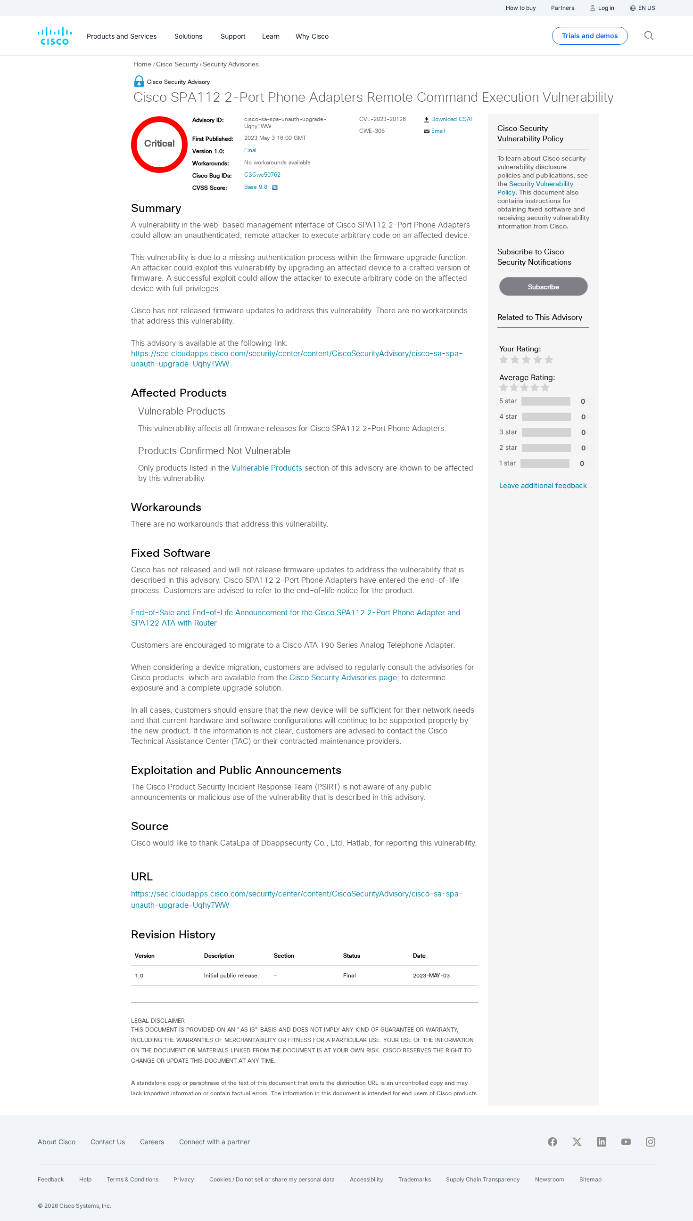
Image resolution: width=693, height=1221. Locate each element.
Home (143, 64)
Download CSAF (452, 119)
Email (438, 131)
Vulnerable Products (266, 468)
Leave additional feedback (543, 485)
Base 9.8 (255, 187)
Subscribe (543, 287)
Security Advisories (231, 64)
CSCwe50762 (262, 175)
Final (250, 151)
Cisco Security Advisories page (343, 678)
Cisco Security (177, 64)
